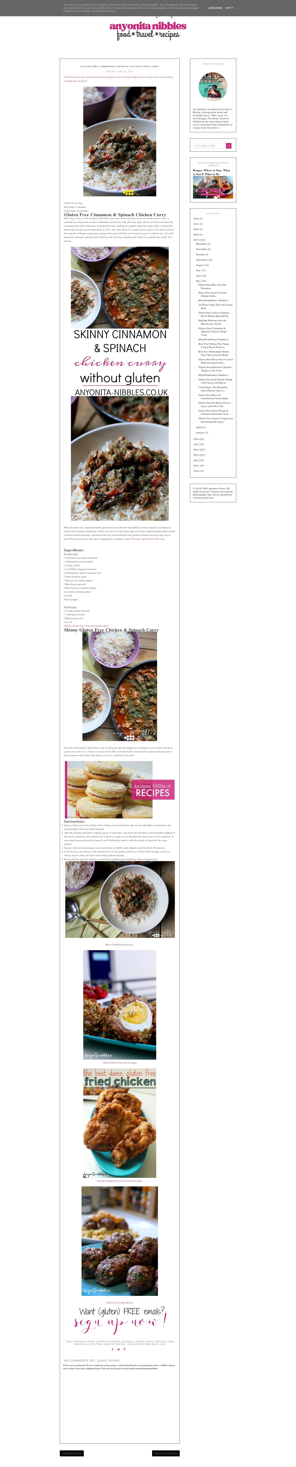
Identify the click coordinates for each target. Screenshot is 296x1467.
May (199, 280)
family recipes (156, 1341)
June (199, 275)
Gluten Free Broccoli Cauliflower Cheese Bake (213, 396)
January (200, 432)
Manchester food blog (143, 1344)
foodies (79, 1344)
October (200, 254)
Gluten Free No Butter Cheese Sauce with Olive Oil (214, 404)
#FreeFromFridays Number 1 (214, 375)
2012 (197, 460)
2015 (197, 444)
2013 (197, 455)
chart (106, 626)
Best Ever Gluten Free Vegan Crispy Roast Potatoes (214, 345)
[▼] (193, 240)
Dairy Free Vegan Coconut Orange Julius (213, 294)
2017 (197, 239)
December (201, 243)
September (202, 259)
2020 (197, 229)
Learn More (215, 8)
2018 (197, 234)
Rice (163, 1344)
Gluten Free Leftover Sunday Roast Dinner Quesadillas (214, 314)
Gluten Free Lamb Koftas (119, 1302)
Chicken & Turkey (133, 1341)
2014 (197, 449)
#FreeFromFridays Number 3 (214, 300)
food (170, 1341)
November (202, 249)
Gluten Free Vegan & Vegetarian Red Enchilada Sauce (216, 420)
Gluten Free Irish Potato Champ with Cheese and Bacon (215, 381)
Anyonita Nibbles (108, 1341)
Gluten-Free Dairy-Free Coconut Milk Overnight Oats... (216, 361)
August (200, 265)
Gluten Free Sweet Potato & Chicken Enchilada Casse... (214, 412)
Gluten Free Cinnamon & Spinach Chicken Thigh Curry (212, 331)
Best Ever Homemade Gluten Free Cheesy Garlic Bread (214, 353)
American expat (84, 1341)
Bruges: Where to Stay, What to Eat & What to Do (211, 172)
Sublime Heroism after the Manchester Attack (212, 322)
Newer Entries (72, 1453)
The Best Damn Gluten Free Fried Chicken (120, 1180)
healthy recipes (115, 1344)
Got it (229, 8)
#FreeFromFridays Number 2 (214, 339)
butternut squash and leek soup (147, 538)
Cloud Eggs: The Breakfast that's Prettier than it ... (213, 389)
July (198, 270)
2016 (197, 439)
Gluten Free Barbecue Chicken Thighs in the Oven (215, 369)
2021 (197, 223)
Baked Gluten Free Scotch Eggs (120, 1062)
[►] (193, 218)
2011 (197, 465)
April (199, 427)
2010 (197, 470)
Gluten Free (94, 1344)
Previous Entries (166, 1453)
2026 (197, 218)
